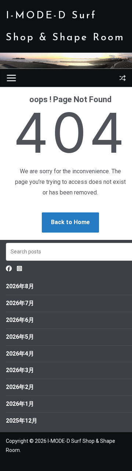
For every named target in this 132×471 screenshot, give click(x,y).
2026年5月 (20, 336)
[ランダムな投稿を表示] (122, 78)
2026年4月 (20, 353)
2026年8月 (20, 286)
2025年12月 (21, 420)
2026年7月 (20, 303)
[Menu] (11, 78)
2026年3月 (20, 370)
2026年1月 (20, 403)
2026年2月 (20, 386)
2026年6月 (20, 319)
